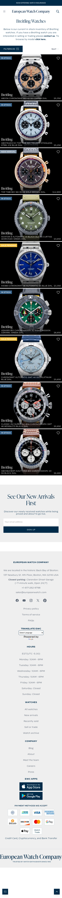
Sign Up (31, 530)
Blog (31, 748)
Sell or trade (31, 727)
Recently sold (31, 721)
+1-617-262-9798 (31, 588)
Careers (31, 766)
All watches (31, 709)
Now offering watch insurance (31, 3)
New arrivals (31, 715)
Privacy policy (31, 609)
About (31, 754)
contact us (49, 36)
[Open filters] (5, 892)
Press (31, 772)
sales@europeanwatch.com (31, 592)
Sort (53, 49)
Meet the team (31, 760)
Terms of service (31, 614)
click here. (40, 39)
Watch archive (31, 733)
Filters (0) (9, 49)
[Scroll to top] (57, 892)
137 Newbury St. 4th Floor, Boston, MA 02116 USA (31, 575)
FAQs (31, 620)
